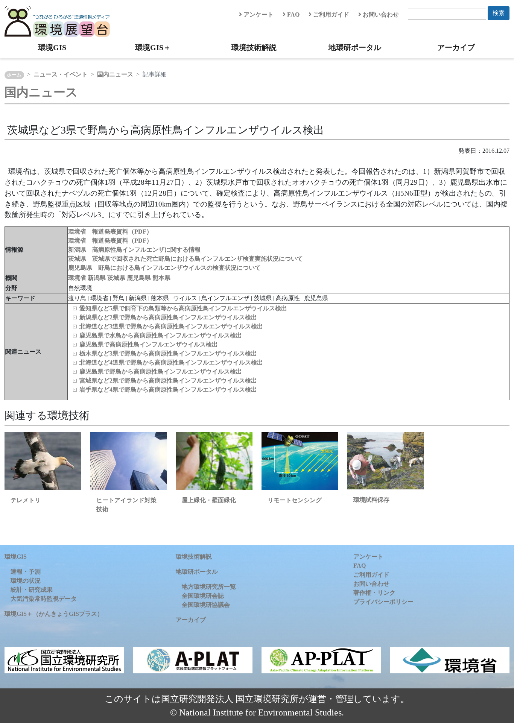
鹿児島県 (139, 278)
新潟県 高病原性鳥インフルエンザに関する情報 (134, 249)
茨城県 (117, 278)
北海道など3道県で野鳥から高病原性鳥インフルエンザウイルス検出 (171, 326)
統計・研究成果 (32, 589)
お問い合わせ (380, 14)
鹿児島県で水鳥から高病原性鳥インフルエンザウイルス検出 (160, 335)
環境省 (78, 278)
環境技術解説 (254, 47)
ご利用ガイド (330, 14)
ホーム (14, 74)
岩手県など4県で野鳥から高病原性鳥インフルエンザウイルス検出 (168, 389)
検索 (499, 13)
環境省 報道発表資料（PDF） (110, 231)
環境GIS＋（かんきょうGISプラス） (54, 614)
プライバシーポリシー (383, 601)
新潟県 (97, 278)
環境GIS (52, 47)
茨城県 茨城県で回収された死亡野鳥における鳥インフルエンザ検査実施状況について (185, 258)
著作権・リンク (374, 592)
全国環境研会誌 (203, 595)
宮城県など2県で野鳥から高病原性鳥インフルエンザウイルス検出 (168, 380)
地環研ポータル (354, 47)
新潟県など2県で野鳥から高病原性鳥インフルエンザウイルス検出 (168, 317)
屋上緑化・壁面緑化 (209, 500)
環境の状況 (26, 580)
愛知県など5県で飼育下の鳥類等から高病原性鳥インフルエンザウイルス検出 (183, 308)
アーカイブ (456, 47)
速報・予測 (26, 571)
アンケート (258, 14)
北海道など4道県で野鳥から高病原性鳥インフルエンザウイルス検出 (171, 362)
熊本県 (161, 278)
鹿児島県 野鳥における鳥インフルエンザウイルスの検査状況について (164, 267)
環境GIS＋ (153, 47)
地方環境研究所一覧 (209, 586)
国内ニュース (115, 74)
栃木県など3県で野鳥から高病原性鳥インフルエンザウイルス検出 (168, 353)
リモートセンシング (295, 500)
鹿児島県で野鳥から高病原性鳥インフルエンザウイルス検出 (160, 371)
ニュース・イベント (60, 74)
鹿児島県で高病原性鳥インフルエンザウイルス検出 (148, 344)
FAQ (293, 14)
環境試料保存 (371, 500)
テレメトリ (26, 500)
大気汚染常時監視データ (44, 598)
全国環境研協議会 (206, 604)
